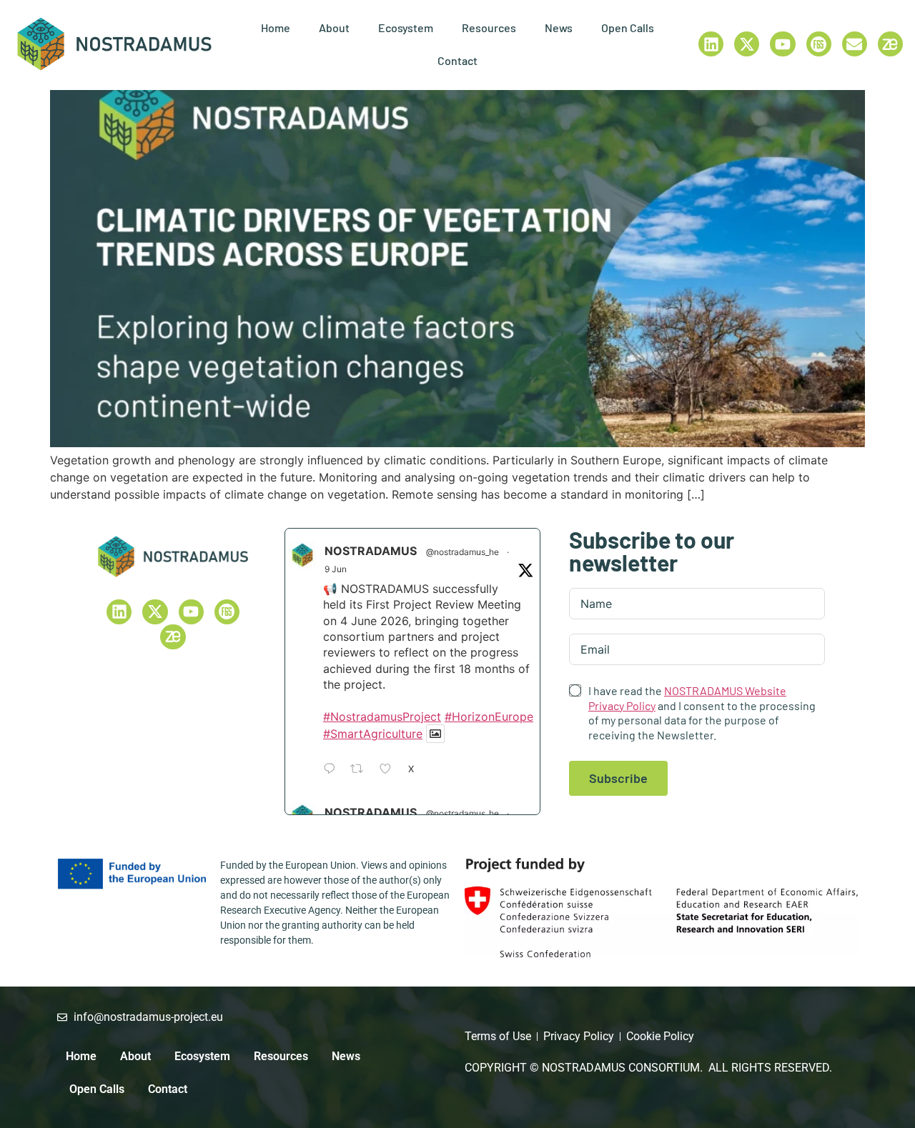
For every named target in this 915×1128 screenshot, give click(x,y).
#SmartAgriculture (372, 734)
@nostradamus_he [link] (462, 551)
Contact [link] (457, 60)
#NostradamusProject (382, 716)
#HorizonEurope (489, 716)
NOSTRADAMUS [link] (371, 551)
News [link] (559, 27)
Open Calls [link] (627, 27)
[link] (114, 44)
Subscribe (618, 778)
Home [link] (275, 27)
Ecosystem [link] (405, 27)
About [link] (334, 27)
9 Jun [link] (336, 569)
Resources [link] (489, 27)
